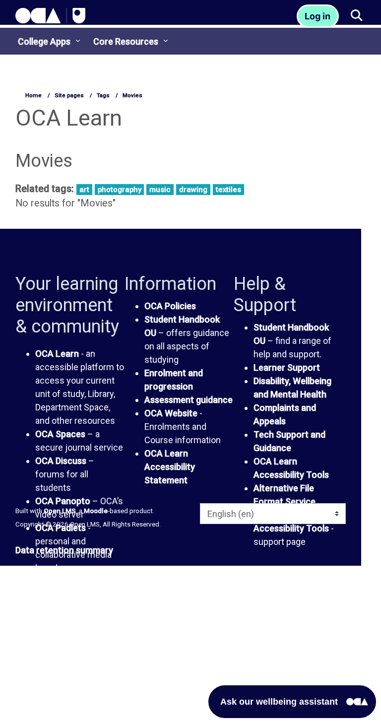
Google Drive (60, 603)
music (160, 189)
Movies (132, 95)
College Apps (44, 41)
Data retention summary (64, 550)
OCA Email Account (74, 590)
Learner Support (287, 367)
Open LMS (60, 511)
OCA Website (170, 413)
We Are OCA (60, 630)
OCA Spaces (60, 434)
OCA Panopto (62, 501)
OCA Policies (170, 306)
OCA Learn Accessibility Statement (169, 466)
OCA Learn (57, 353)
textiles (228, 189)
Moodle (96, 511)
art (84, 189)
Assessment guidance (188, 400)
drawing (193, 189)
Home (33, 95)
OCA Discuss (60, 461)
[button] (356, 16)
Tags (103, 95)
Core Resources (125, 41)
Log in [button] (317, 16)
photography (119, 189)
